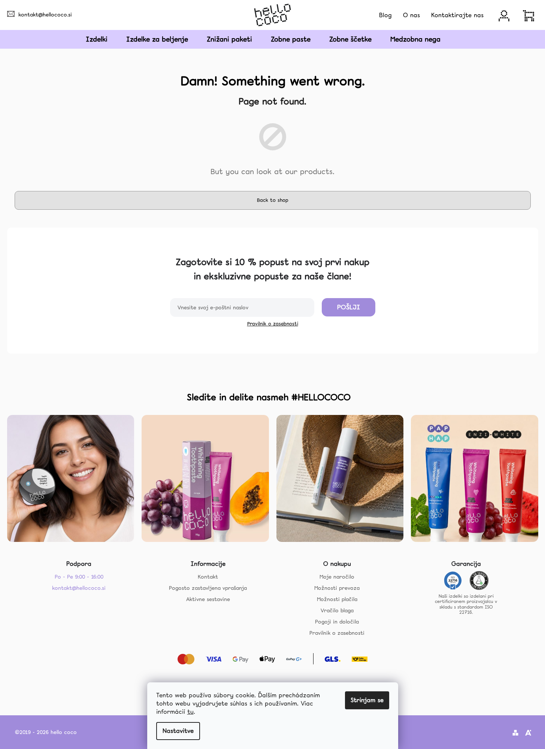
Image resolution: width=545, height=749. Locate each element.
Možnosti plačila (337, 599)
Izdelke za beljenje (157, 39)
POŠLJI (348, 307)
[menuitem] (385, 15)
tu (190, 712)
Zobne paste (291, 39)
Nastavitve (178, 731)
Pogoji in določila (337, 621)
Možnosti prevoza (337, 588)
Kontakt (208, 576)
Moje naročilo (337, 576)
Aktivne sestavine (208, 599)
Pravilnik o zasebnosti (272, 324)
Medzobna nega (415, 39)
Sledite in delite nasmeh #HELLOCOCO (269, 397)
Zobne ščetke (350, 39)
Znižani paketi (229, 39)
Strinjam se (367, 700)
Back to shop (272, 200)
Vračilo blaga (337, 610)
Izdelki (97, 39)
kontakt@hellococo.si (45, 14)
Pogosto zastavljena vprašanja (208, 588)
